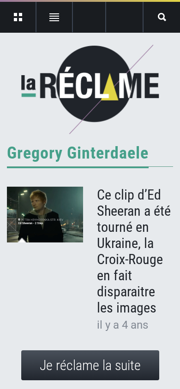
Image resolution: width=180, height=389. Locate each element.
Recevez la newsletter (124, 17)
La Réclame (90, 89)
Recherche (162, 17)
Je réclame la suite (90, 365)
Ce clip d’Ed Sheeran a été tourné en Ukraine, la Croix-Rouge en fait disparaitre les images (134, 251)
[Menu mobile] (18, 17)
